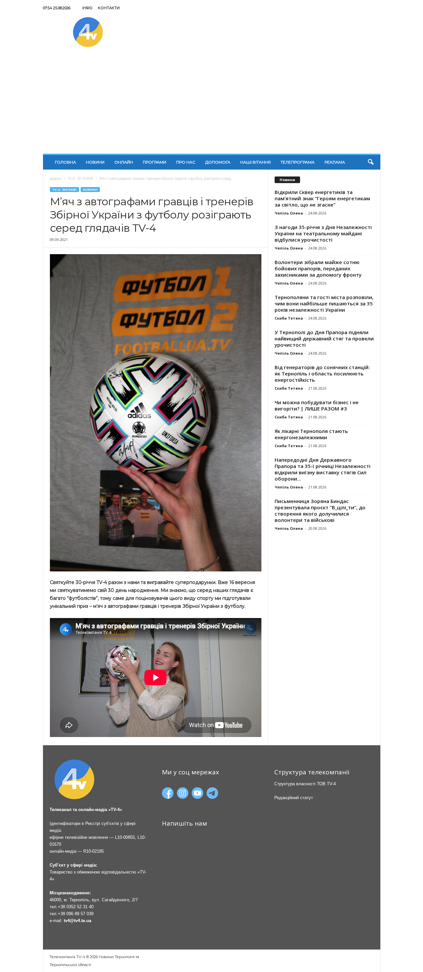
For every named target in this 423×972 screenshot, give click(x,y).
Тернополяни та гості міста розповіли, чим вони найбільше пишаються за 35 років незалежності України (324, 303)
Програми (154, 162)
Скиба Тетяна (289, 318)
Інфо (87, 8)
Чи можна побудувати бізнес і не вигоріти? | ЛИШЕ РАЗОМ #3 (317, 405)
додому (55, 178)
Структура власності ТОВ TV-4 (305, 783)
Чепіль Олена (289, 213)
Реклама (335, 162)
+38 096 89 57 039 (76, 913)
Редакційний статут (293, 797)
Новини (95, 162)
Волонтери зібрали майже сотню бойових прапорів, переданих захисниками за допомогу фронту (318, 268)
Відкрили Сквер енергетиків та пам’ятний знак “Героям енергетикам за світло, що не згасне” (322, 198)
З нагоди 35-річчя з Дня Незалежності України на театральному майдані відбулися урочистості (323, 233)
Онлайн (123, 162)
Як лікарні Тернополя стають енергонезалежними (311, 434)
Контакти (109, 8)
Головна (65, 162)
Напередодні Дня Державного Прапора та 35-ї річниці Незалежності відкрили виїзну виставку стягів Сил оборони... (322, 469)
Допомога (217, 162)
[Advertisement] (211, 104)
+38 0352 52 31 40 (76, 906)
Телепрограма (298, 162)
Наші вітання (255, 162)
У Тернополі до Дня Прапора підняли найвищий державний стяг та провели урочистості (324, 338)
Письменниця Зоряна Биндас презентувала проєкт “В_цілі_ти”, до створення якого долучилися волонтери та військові (320, 510)
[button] (370, 162)
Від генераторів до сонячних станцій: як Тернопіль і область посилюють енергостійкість (322, 373)
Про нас (185, 162)
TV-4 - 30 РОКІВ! (80, 178)
